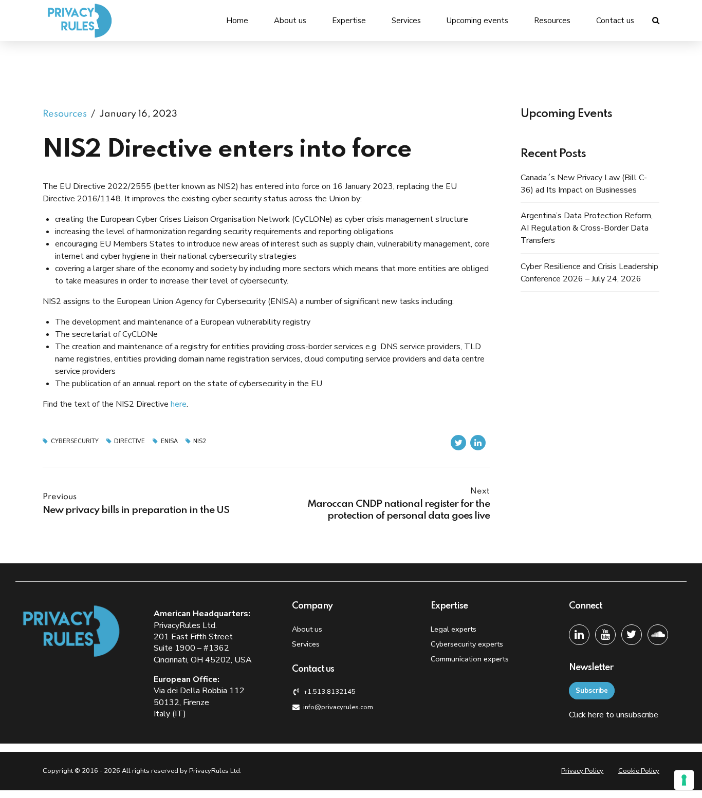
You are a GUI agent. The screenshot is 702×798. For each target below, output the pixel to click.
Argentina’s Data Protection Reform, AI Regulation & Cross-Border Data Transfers (587, 228)
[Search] (655, 20)
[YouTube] (605, 634)
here (179, 404)
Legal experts (453, 629)
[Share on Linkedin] (478, 442)
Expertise (349, 20)
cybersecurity (75, 441)
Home (237, 20)
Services (406, 20)
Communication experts (470, 659)
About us (290, 20)
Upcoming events (477, 20)
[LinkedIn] (579, 634)
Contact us (615, 20)
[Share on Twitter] (458, 442)
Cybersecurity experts (467, 644)
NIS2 (199, 441)
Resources (552, 20)
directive (129, 441)
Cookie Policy (638, 770)
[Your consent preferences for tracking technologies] (684, 780)
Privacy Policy (582, 770)
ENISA (169, 441)
